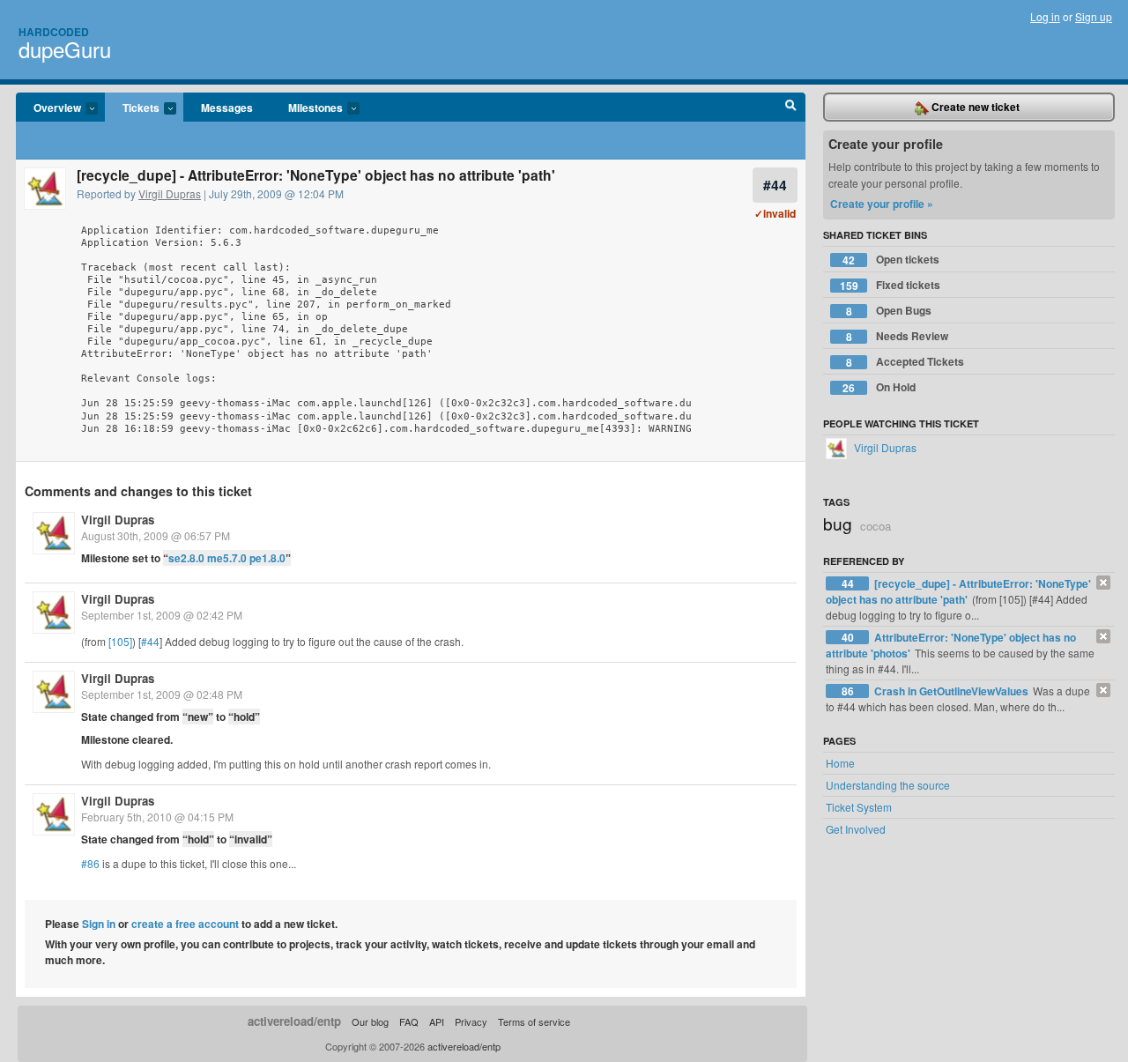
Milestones (307, 108)
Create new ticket (974, 107)
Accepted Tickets (905, 361)
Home (840, 762)
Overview (48, 108)
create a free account (185, 924)
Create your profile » (881, 204)
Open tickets (890, 259)
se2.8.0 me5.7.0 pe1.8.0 (227, 558)
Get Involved (856, 828)
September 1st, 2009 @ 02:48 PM (161, 694)
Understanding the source (888, 784)
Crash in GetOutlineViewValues (952, 691)
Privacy (471, 1021)
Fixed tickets (890, 285)
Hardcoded (54, 32)
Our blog (370, 1021)
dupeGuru (65, 48)
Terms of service (534, 1021)
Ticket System (859, 806)
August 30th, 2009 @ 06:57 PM (155, 535)
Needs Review (897, 336)
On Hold (879, 387)
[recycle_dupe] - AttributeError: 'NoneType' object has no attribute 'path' (958, 591)
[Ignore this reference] (1103, 583)
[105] (120, 641)
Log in (1045, 16)
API (436, 1021)
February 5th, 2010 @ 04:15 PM (157, 816)
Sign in (98, 924)
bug (837, 523)
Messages (227, 107)
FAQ (409, 1021)
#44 (775, 185)
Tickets (132, 108)
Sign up (1093, 16)
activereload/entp (294, 1021)
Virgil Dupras (169, 193)
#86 (90, 863)
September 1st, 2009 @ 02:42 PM (161, 614)
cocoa (875, 525)
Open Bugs (889, 310)
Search (790, 108)
